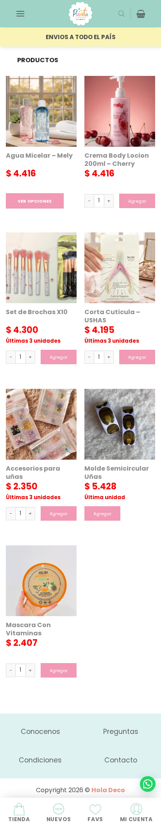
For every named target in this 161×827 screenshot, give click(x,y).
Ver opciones (35, 201)
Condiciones (40, 760)
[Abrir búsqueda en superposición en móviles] (121, 14)
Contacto (120, 760)
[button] (20, 13)
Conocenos (40, 731)
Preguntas (120, 731)
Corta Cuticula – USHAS (112, 316)
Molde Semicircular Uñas (116, 473)
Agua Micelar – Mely (39, 156)
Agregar (137, 201)
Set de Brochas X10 (37, 312)
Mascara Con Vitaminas (28, 629)
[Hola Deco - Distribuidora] (80, 13)
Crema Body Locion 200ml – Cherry (116, 160)
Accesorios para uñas (33, 473)
